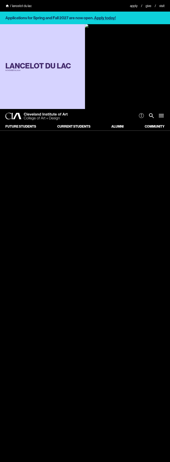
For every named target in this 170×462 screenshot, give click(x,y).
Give (148, 6)
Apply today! (105, 18)
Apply (134, 6)
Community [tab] (155, 126)
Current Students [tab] (73, 126)
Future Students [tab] (20, 126)
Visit (162, 6)
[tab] (151, 116)
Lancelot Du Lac (22, 6)
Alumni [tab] (117, 126)
